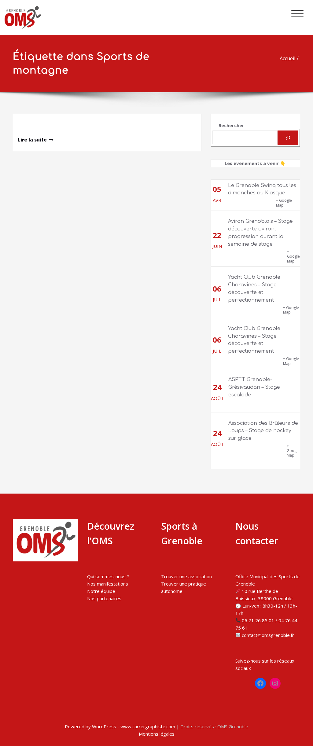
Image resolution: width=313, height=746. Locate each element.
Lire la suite (32, 140)
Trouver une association (186, 576)
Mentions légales (157, 734)
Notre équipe (101, 591)
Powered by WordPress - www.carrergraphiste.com (120, 726)
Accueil (287, 58)
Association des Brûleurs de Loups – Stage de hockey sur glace (263, 431)
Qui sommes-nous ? (108, 576)
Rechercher (231, 125)
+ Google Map (284, 203)
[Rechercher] (288, 137)
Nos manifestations (107, 584)
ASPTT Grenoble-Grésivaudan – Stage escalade (254, 387)
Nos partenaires (104, 598)
